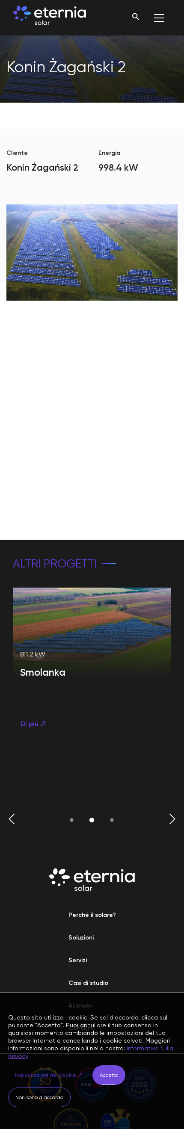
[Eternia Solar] (49, 17)
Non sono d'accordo (39, 1097)
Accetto (109, 1075)
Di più (30, 724)
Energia (109, 153)
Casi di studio (88, 983)
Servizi (77, 960)
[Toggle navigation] (159, 18)
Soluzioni (81, 937)
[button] (11, 819)
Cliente (17, 153)
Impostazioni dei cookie (45, 1075)
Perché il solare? (92, 915)
